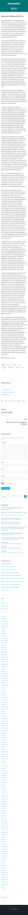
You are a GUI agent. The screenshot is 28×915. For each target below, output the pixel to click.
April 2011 (3, 867)
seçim (3, 369)
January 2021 (4, 721)
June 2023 (3, 669)
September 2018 (5, 756)
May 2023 (3, 671)
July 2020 (3, 735)
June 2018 (3, 763)
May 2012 (3, 841)
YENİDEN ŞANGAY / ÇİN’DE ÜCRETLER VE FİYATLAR (12, 581)
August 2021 (4, 709)
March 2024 (3, 650)
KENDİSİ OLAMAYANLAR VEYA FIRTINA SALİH (11, 543)
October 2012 (4, 830)
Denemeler (14, 3)
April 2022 (3, 692)
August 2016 (4, 775)
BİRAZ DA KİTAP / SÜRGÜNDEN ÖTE (9, 566)
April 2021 (3, 714)
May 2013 (3, 813)
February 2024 (4, 652)
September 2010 (5, 884)
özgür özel (9, 364)
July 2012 (3, 837)
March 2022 (3, 695)
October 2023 (4, 661)
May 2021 (3, 711)
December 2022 (4, 678)
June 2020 (3, 737)
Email (2, 469)
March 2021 (3, 716)
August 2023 (4, 666)
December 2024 (4, 638)
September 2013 (5, 803)
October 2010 (4, 882)
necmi (6, 401)
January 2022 (4, 699)
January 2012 (4, 848)
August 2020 (4, 732)
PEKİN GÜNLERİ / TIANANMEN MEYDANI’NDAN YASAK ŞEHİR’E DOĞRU (13, 529)
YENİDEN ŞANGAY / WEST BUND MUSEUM (10, 587)
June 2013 (3, 811)
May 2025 (3, 633)
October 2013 (4, 801)
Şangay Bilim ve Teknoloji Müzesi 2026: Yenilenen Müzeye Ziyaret (13, 512)
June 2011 (3, 863)
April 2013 (3, 815)
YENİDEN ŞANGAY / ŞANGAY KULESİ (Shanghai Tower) (13, 578)
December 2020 (4, 723)
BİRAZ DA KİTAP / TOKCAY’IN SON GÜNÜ (10, 524)
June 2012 (3, 839)
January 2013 (4, 822)
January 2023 (4, 676)
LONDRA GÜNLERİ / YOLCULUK (8, 534)
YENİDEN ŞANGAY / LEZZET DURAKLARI (10, 572)
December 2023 (4, 657)
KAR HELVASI (6, 394)
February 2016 (4, 777)
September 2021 (5, 706)
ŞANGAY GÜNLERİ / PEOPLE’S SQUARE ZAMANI (11, 519)
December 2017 (4, 766)
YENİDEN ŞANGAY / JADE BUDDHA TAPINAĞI (11, 584)
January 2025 (4, 635)
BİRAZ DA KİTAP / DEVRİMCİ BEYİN (8, 569)
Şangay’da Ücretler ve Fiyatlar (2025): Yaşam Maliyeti (11, 533)
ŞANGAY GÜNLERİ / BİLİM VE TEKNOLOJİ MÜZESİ (12, 515)
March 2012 (3, 844)
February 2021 (4, 718)
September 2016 (5, 773)
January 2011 (4, 875)
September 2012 (5, 832)
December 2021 (4, 702)
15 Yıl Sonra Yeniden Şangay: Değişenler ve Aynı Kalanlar (12, 537)
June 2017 (3, 768)
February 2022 (4, 697)
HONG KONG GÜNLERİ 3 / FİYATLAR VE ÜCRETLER (12, 552)
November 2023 (4, 659)
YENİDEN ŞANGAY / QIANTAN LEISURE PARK (11, 575)
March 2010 (3, 889)
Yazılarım (23, 401)
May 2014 (3, 785)
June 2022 (3, 687)
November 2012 (4, 827)
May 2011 (3, 865)
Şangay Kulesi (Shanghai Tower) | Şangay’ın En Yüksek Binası (12, 527)
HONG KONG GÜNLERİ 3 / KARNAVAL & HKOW (11, 548)
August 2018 (4, 758)
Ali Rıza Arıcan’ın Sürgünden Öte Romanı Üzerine (10, 522)
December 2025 (4, 621)
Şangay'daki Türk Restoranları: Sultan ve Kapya (10, 518)
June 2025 (3, 631)
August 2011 (4, 858)
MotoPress (16, 909)
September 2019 (5, 744)
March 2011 (3, 870)
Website (3, 476)
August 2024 (4, 645)
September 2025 (5, 626)
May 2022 (3, 690)
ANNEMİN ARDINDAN (6, 563)
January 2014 (4, 794)
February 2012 (4, 846)
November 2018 (4, 754)
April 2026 (3, 616)
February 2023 (4, 673)
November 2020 (4, 725)
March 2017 (3, 770)
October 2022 (4, 683)
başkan (14, 364)
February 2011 (4, 872)
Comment (4, 442)
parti (22, 367)
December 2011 (4, 851)
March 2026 (3, 619)
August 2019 (4, 747)
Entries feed (4, 603)
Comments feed (4, 606)
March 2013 (3, 818)
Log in (2, 601)
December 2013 (4, 796)
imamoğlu (4, 367)
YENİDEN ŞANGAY (5, 590)
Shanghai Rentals (5, 897)
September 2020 (5, 730)
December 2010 (4, 877)
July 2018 (3, 761)
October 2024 (4, 642)
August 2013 (4, 806)
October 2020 (4, 728)
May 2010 (3, 886)
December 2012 (4, 825)
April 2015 (3, 780)
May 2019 (3, 749)
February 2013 (4, 820)
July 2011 (3, 860)
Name (2, 462)
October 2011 (4, 853)
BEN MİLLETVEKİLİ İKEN (9, 392)
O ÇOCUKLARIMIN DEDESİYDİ (7, 509)
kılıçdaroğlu (11, 367)
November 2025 (4, 624)
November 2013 (4, 799)
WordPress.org (4, 608)
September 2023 (5, 664)
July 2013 (3, 808)
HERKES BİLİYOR (7, 389)
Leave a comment (17, 401)
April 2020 (3, 740)
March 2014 (3, 789)
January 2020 (4, 742)
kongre (17, 367)
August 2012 (4, 834)
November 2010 (4, 879)
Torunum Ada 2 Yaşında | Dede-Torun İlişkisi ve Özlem (11, 507)
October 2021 (4, 704)
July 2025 (3, 628)
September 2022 (5, 685)
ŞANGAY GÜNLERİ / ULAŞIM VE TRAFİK (9, 539)
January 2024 (4, 654)
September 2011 (5, 856)
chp (19, 364)
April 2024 (3, 647)
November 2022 (4, 680)
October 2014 (4, 782)
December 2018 (4, 751)
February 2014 (4, 792)
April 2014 (3, 787)
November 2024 (4, 640)
